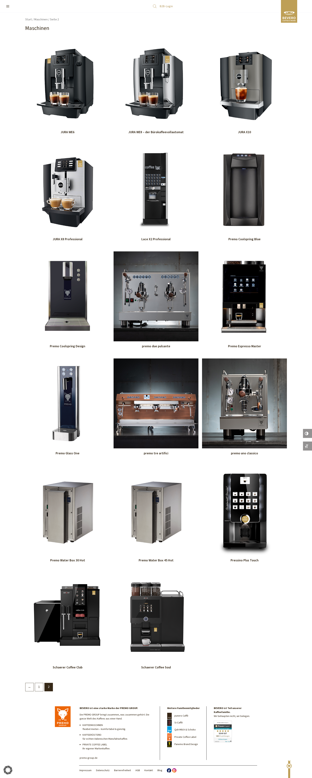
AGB (137, 770)
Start (28, 19)
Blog (159, 770)
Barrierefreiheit (122, 770)
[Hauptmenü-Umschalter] (8, 6)
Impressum (85, 770)
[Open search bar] (155, 6)
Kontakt (148, 770)
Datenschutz (103, 770)
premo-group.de (89, 758)
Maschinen (41, 19)
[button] (8, 770)
